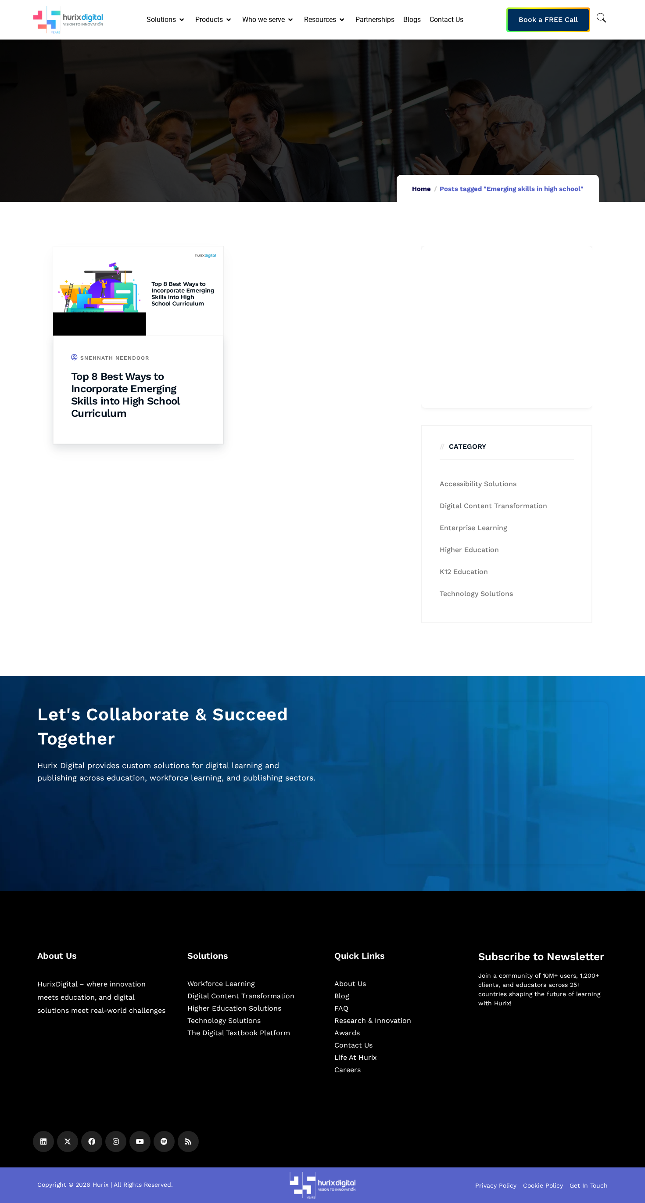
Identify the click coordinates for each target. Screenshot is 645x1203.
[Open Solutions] (182, 19)
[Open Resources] (342, 19)
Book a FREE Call (548, 19)
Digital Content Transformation (493, 506)
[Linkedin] (43, 1141)
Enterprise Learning (473, 528)
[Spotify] (164, 1141)
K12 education (464, 571)
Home (421, 189)
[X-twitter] (67, 1141)
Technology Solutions (476, 593)
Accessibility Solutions (478, 484)
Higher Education (469, 550)
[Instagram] (115, 1141)
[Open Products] (229, 19)
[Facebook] (91, 1141)
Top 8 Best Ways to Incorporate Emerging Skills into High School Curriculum (125, 394)
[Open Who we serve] (291, 19)
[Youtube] (139, 1141)
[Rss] (188, 1141)
